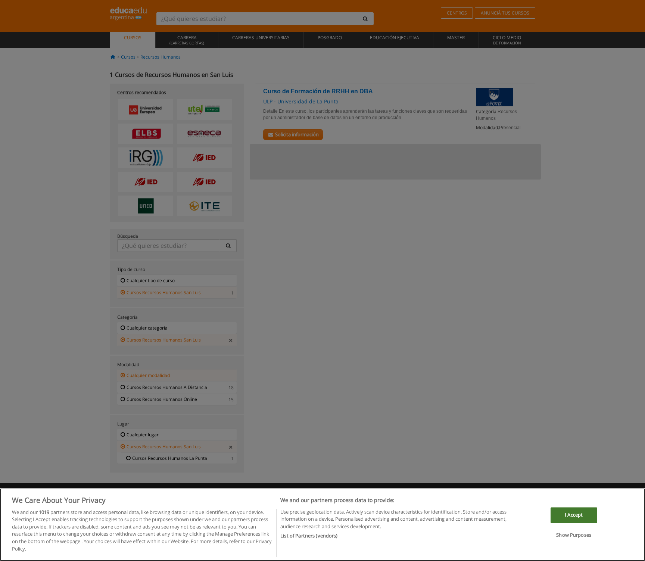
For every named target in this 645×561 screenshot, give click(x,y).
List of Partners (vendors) (308, 535)
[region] (322, 524)
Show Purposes (573, 535)
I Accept (574, 515)
